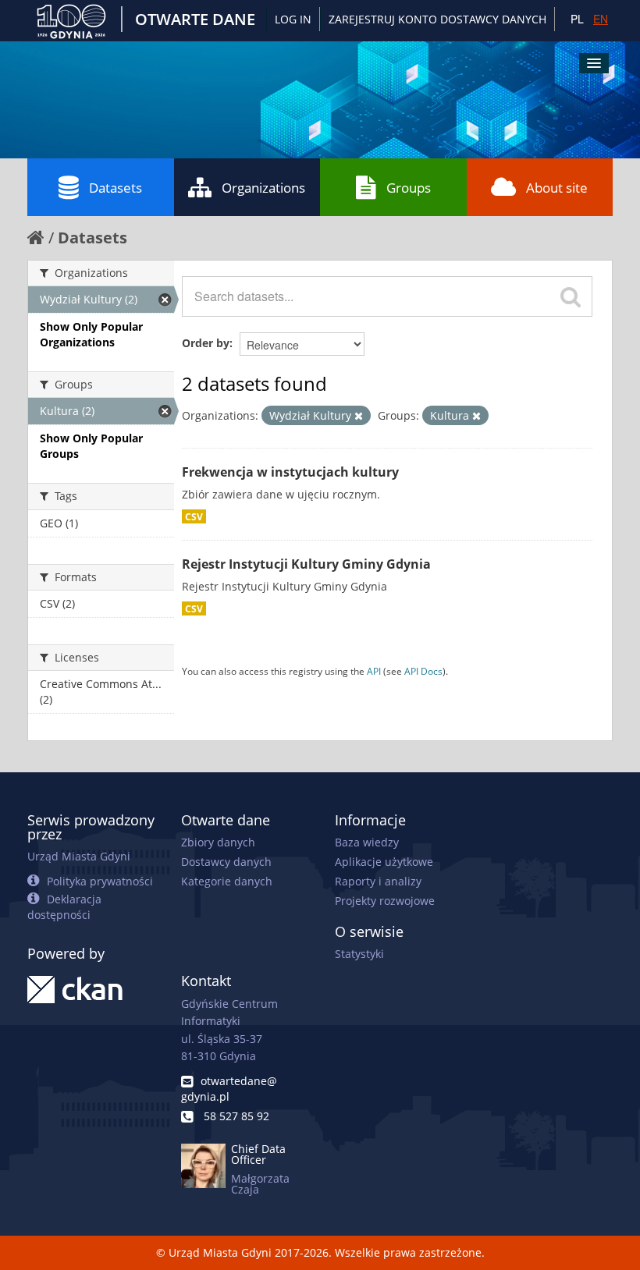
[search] (570, 296)
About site (557, 188)
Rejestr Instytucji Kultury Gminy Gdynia (306, 564)
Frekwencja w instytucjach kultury (290, 472)
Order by (205, 342)
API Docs (423, 671)
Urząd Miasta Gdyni (78, 856)
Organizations (263, 188)
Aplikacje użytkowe (384, 861)
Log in (293, 19)
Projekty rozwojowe (385, 900)
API (374, 671)
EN (600, 19)
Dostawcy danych (226, 861)
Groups (408, 188)
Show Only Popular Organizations (91, 334)
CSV (194, 516)
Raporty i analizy (378, 881)
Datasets (115, 188)
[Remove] (358, 416)
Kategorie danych (226, 881)
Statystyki (359, 953)
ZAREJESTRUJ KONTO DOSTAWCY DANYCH (437, 19)
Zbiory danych (218, 842)
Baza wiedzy (367, 842)
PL (577, 19)
